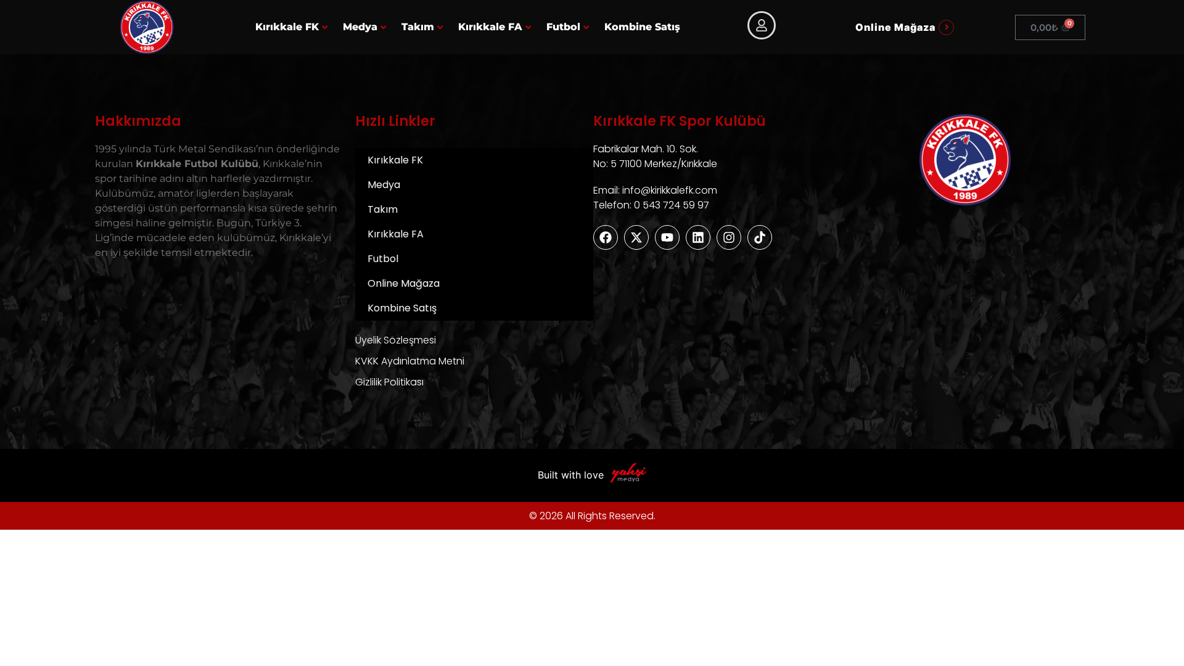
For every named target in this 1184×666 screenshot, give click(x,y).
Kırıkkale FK (287, 27)
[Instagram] (729, 237)
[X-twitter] (636, 237)
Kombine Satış (642, 27)
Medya (360, 27)
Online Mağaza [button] (895, 27)
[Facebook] (605, 237)
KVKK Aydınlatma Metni (409, 361)
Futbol (563, 27)
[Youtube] (667, 237)
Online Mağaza (404, 283)
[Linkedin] (698, 237)
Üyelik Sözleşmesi (395, 340)
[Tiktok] (759, 237)
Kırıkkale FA (490, 27)
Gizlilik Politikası (389, 382)
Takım (417, 27)
